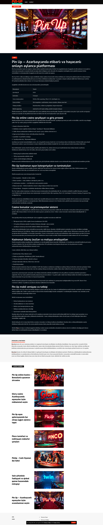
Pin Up (14, 344)
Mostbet (14, 352)
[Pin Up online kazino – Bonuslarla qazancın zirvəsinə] (49, 377)
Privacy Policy (47, 522)
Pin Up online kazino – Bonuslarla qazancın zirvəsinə (21, 378)
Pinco (17, 328)
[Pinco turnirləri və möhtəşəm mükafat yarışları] (49, 439)
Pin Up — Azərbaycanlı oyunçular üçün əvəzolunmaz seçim (22, 500)
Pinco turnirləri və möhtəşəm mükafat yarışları (21, 439)
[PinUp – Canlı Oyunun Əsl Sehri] (49, 459)
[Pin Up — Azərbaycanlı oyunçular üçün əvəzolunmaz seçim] (49, 500)
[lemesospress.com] (17, 2)
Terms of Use (56, 522)
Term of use (44, 517)
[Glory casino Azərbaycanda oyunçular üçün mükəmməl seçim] (49, 398)
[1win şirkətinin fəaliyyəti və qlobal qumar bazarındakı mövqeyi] (49, 480)
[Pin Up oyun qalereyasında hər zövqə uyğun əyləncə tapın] (49, 418)
